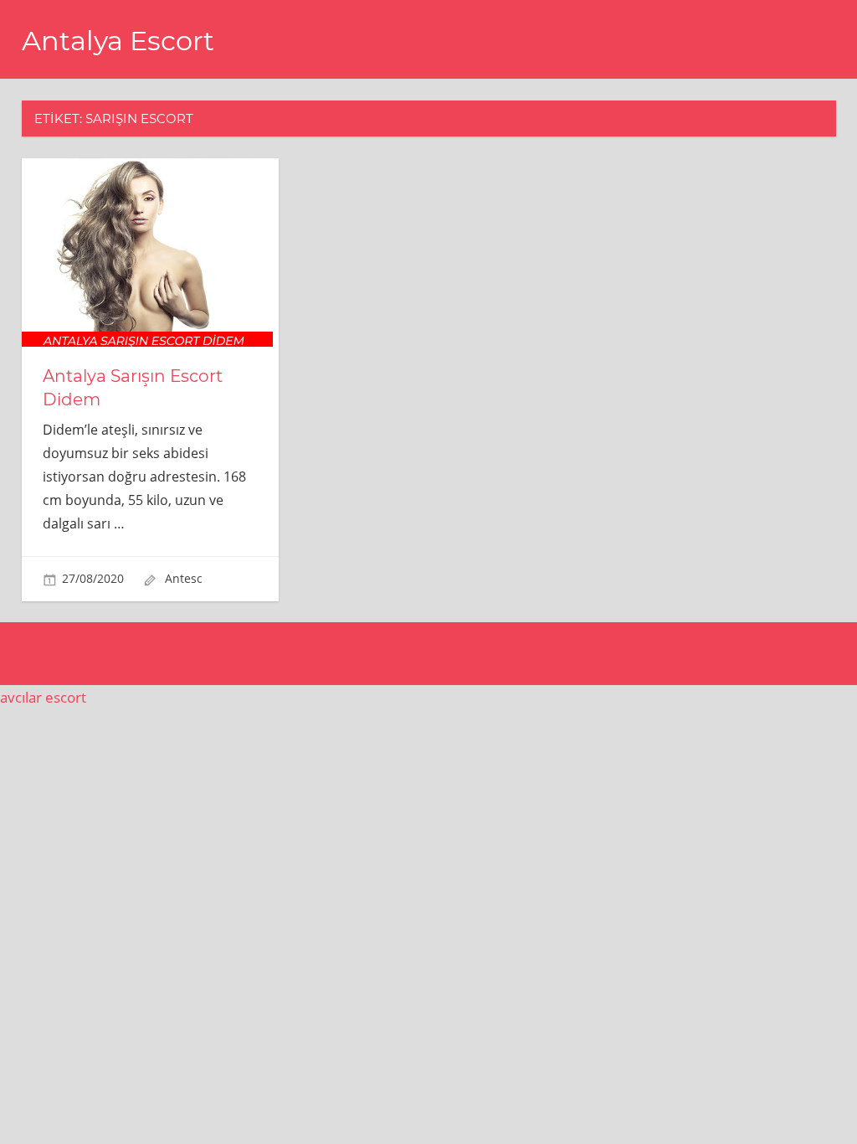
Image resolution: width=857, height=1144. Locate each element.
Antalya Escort (118, 40)
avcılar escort (43, 697)
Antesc (184, 578)
